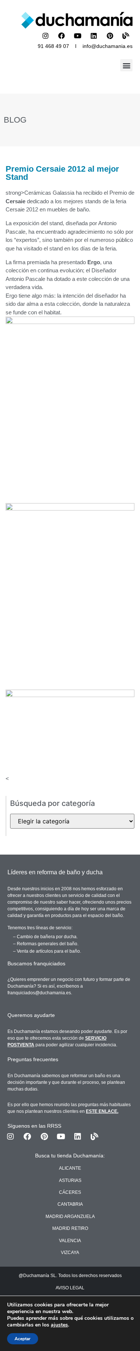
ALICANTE (70, 1168)
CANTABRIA (70, 1204)
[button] (126, 65)
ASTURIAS (70, 1180)
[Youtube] (77, 35)
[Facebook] (61, 35)
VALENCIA (70, 1240)
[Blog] (126, 35)
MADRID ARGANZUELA (70, 1216)
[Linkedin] (93, 35)
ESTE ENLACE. (102, 1111)
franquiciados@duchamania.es (39, 992)
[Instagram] (45, 35)
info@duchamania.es (108, 46)
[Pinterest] (109, 35)
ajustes (59, 1325)
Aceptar (23, 1339)
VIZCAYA (70, 1252)
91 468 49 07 (53, 46)
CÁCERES (70, 1192)
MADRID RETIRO (70, 1228)
